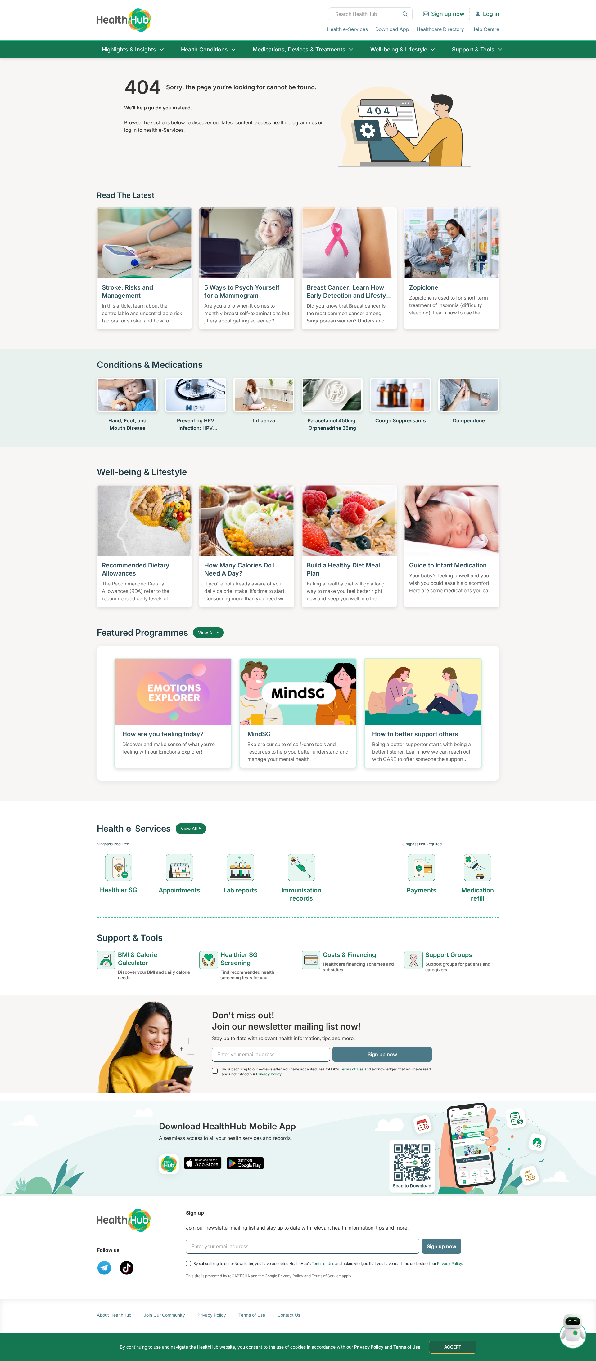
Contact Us (289, 1315)
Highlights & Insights (129, 49)
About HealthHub (114, 1315)
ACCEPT (452, 1347)
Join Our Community (164, 1315)
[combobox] (371, 13)
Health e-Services (347, 29)
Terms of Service (326, 1276)
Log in (491, 14)
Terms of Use (351, 1069)
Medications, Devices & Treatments (299, 49)
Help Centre (485, 29)
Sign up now (447, 14)
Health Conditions (204, 49)
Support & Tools (473, 49)
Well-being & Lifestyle (398, 49)
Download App (392, 29)
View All (206, 632)
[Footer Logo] (124, 1220)
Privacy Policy (269, 1074)
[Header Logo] (124, 20)
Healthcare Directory (440, 29)
